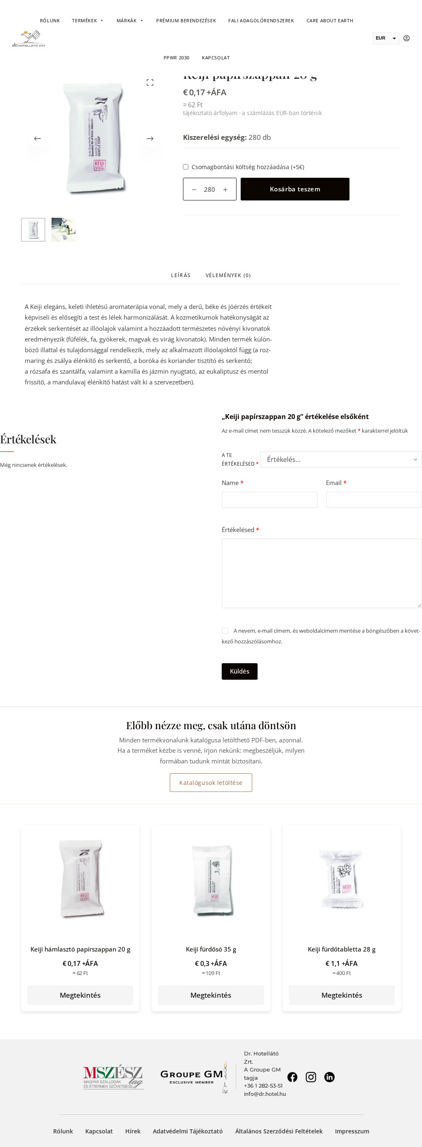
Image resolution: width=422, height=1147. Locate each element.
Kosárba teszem (295, 189)
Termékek (84, 20)
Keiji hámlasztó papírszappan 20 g (80, 949)
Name (233, 482)
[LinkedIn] (329, 1077)
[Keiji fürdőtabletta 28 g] (342, 878)
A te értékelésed (240, 459)
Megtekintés (80, 995)
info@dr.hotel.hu (265, 1094)
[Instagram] (311, 1077)
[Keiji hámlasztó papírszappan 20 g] (80, 878)
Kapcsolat (216, 57)
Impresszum (352, 1131)
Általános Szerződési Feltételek (279, 1131)
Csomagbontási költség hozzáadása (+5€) (248, 167)
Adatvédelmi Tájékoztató (188, 1131)
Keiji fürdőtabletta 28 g (341, 949)
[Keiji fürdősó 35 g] (211, 878)
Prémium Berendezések (186, 20)
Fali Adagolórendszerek (261, 20)
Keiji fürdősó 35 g (211, 949)
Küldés (239, 671)
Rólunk (50, 20)
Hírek (133, 1131)
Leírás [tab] (180, 275)
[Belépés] (406, 38)
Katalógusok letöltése (211, 783)
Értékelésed (240, 529)
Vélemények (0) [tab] (228, 275)
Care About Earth (330, 20)
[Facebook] (292, 1077)
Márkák (127, 20)
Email (336, 482)
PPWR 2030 (177, 57)
